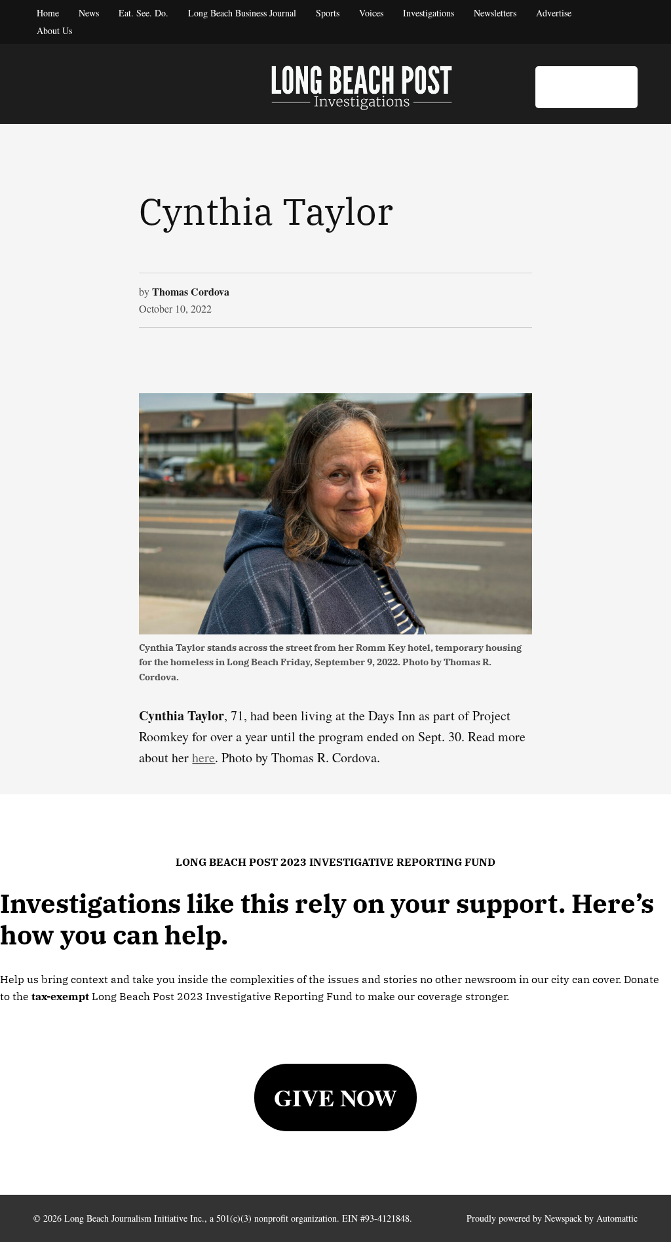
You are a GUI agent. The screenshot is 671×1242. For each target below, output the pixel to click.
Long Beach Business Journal (242, 13)
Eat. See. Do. (143, 13)
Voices (371, 13)
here (203, 757)
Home (48, 13)
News (89, 13)
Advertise (553, 13)
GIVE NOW (335, 1097)
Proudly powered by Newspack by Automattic (552, 1218)
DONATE (586, 87)
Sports (327, 13)
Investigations (428, 13)
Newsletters (495, 13)
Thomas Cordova (190, 291)
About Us (54, 30)
